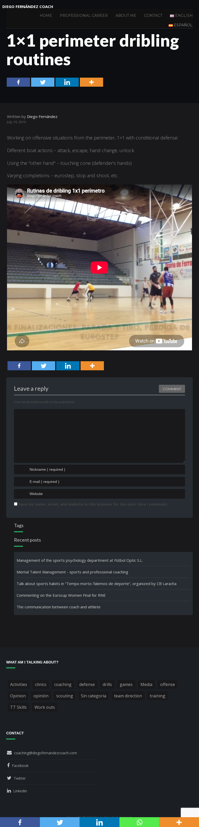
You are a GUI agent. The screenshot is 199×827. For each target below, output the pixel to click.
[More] (91, 82)
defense (87, 684)
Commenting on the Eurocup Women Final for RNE (61, 595)
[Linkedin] (67, 82)
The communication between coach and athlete (59, 606)
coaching (63, 684)
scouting (64, 696)
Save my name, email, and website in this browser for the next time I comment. (93, 504)
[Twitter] (42, 82)
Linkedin (20, 790)
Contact (153, 15)
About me (126, 15)
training (157, 696)
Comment (172, 389)
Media (146, 684)
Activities (18, 684)
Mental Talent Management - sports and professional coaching (72, 571)
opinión (40, 696)
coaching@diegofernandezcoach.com (45, 752)
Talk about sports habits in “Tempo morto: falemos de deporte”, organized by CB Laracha (96, 583)
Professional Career (84, 15)
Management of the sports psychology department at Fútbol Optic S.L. (80, 560)
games (126, 684)
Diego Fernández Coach (27, 6)
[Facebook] (18, 82)
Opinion (18, 696)
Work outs (44, 707)
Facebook (20, 765)
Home (46, 15)
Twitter (20, 778)
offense (167, 684)
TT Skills (18, 707)
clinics (40, 684)
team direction (128, 696)
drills (107, 684)
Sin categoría (93, 696)
